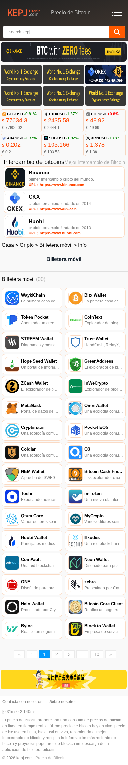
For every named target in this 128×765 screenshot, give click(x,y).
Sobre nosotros (62, 702)
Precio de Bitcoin (50, 758)
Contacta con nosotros (22, 702)
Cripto (27, 245)
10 (96, 654)
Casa (8, 245)
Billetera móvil (56, 245)
